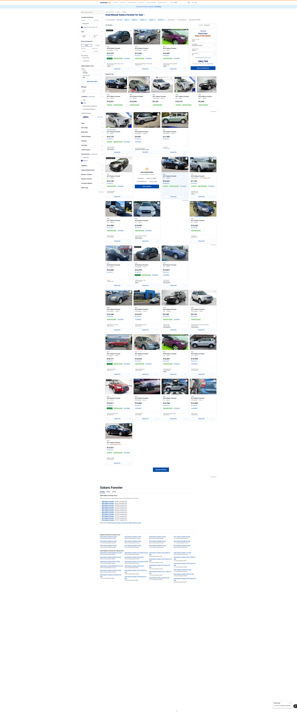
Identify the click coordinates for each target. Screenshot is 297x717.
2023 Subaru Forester (108, 507)
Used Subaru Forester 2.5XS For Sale (159, 577)
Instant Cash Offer (151, 2)
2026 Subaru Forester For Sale (108, 536)
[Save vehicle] (130, 31)
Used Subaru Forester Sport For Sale (110, 561)
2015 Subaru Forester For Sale (182, 545)
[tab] (102, 491)
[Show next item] (185, 164)
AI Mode (173, 2)
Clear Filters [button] (119, 20)
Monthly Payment (195, 39)
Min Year (84, 35)
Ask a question (147, 186)
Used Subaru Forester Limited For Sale (110, 557)
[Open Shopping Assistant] (295, 706)
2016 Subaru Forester (108, 520)
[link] (127, 58)
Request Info (117, 68)
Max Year (96, 35)
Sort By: (201, 25)
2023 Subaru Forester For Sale (133, 536)
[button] (189, 2)
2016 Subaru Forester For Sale (182, 541)
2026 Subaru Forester (108, 501)
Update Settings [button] (210, 63)
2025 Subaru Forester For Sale (108, 541)
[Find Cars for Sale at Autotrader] (105, 2)
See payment (110, 55)
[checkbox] (85, 58)
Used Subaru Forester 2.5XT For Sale (184, 574)
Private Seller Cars (132, 2)
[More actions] (129, 69)
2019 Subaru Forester (108, 514)
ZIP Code (96, 20)
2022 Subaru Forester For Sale (133, 541)
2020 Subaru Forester (108, 512)
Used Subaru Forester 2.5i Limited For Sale (136, 552)
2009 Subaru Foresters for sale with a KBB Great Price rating (124, 523)
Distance (83, 20)
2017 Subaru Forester (108, 518)
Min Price (83, 48)
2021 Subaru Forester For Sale (133, 545)
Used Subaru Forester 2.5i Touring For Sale (136, 561)
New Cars (123, 2)
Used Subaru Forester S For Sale (182, 569)
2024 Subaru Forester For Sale (108, 545)
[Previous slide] (107, 91)
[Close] (290, 703)
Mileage (84, 90)
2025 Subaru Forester (108, 503)
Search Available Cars (203, 68)
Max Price (94, 48)
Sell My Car (141, 2)
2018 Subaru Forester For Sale (157, 545)
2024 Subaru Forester (108, 505)
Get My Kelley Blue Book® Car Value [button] (203, 57)
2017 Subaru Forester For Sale (182, 536)
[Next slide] (214, 91)
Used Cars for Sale (109, 12)
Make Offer (145, 152)
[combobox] (92, 12)
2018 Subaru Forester (108, 516)
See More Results (160, 469)
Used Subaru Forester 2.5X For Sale (134, 566)
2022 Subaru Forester (108, 509)
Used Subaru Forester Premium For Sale (111, 552)
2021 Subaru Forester (108, 510)
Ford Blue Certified (111, 129)
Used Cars (115, 2)
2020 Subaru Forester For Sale (157, 536)
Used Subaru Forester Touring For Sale (110, 570)
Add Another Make (92, 81)
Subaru (118, 12)
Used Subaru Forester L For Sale (182, 552)
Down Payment (195, 48)
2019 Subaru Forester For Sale (157, 541)
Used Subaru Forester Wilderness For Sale (111, 566)
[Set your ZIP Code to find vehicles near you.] (144, 15)
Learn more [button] (100, 117)
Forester (124, 12)
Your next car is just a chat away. (148, 6)
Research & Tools (162, 2)
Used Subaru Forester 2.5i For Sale (134, 557)
